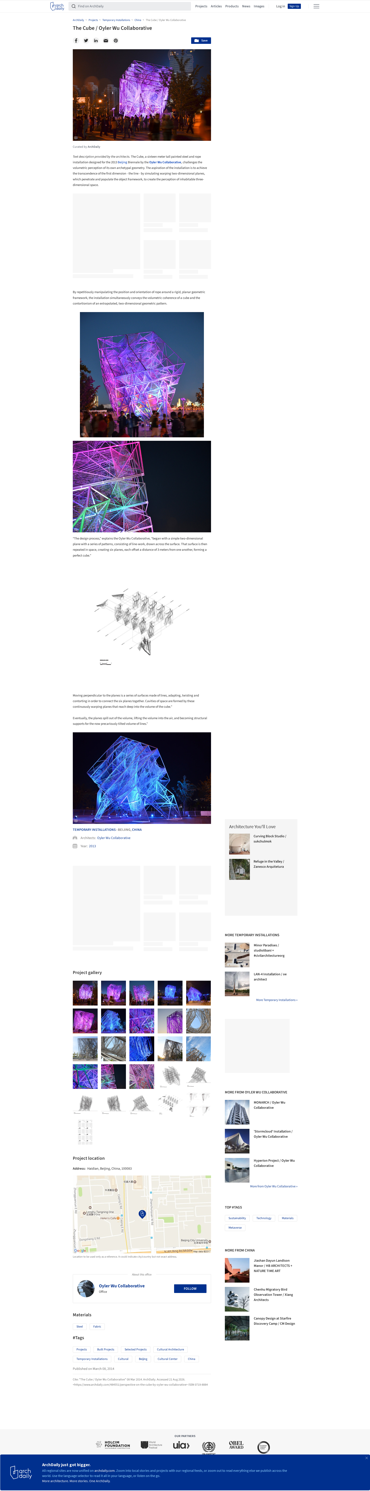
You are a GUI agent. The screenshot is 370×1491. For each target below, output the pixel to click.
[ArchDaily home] (57, 6)
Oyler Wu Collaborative (113, 838)
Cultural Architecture (170, 1349)
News (246, 6)
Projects (201, 6)
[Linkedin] (96, 40)
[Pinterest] (116, 40)
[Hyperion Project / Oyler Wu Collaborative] (237, 1170)
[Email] (106, 40)
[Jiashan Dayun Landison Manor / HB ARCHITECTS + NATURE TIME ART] (237, 1270)
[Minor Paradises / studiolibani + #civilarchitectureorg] (237, 955)
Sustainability (237, 1218)
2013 (92, 846)
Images (259, 6)
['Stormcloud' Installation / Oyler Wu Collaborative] (237, 1141)
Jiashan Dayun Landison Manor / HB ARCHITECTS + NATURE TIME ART (273, 1265)
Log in (280, 6)
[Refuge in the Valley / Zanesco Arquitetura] (239, 869)
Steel (79, 1326)
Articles (216, 6)
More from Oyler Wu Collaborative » (273, 1186)
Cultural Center (168, 1359)
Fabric (97, 1326)
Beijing (122, 162)
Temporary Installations (94, 829)
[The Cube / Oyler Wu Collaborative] (85, 993)
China (137, 829)
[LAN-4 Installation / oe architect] (237, 984)
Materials (288, 1218)
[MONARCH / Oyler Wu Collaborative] (237, 1112)
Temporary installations (92, 1359)
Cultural (123, 1359)
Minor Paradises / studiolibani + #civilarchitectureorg (269, 950)
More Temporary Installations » (276, 1000)
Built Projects (105, 1349)
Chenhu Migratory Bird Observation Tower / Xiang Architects (273, 1294)
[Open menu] (316, 6)
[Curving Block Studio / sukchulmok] (239, 844)
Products (232, 6)
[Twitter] (86, 40)
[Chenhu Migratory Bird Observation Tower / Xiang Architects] (237, 1299)
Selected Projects (136, 1349)
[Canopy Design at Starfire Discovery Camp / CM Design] (237, 1328)
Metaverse (235, 1228)
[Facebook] (76, 40)
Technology (264, 1218)
